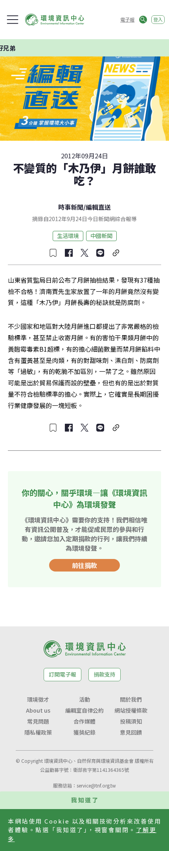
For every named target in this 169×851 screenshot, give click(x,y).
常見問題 (38, 721)
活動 (84, 699)
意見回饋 (131, 732)
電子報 (127, 19)
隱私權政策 (38, 732)
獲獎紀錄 (84, 732)
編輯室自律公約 (84, 710)
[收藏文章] (53, 253)
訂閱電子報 (62, 674)
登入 (158, 19)
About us (38, 710)
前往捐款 (84, 565)
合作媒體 (84, 721)
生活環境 (68, 236)
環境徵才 (38, 699)
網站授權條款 (130, 710)
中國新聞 (101, 236)
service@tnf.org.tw (96, 785)
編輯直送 (98, 207)
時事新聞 (70, 207)
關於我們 (131, 699)
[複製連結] (116, 253)
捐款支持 (105, 674)
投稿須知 (131, 721)
